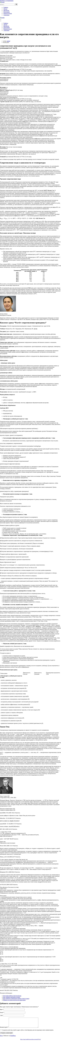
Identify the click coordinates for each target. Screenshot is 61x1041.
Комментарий (4, 1027)
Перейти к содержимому (6, 0)
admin (8, 41)
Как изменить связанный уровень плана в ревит (16, 998)
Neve (1, 1035)
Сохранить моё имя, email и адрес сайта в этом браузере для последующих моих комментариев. (28, 1030)
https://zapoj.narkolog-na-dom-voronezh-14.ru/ (30, 1039)
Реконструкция (7, 13)
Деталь (5, 9)
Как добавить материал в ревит (11, 997)
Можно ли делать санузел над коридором (14, 1000)
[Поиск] (16, 4)
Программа (6, 12)
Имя (1, 1009)
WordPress (13, 1035)
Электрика (6, 15)
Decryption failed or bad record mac (12, 995)
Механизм (6, 10)
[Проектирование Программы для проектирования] (2, 2)
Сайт (1, 1015)
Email (2, 1012)
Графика (5, 7)
